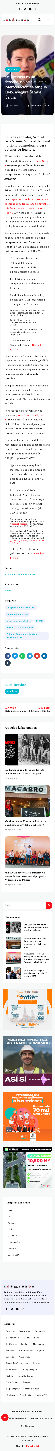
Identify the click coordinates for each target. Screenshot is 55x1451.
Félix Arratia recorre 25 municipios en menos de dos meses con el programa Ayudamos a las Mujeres (25, 876)
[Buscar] (49, 905)
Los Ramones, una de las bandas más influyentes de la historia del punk (36, 927)
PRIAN (39, 621)
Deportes (12, 1236)
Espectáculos (14, 1242)
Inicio (10, 1210)
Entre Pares (11, 1370)
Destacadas (13, 69)
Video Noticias (32, 1389)
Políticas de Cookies (41, 1419)
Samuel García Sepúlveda (20, 627)
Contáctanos (27, 1426)
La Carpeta (11, 1344)
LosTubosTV (13, 1255)
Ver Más (12, 691)
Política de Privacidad (14, 1419)
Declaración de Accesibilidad (27, 1411)
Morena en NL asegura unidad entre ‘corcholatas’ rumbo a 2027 (35, 973)
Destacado (40, 1331)
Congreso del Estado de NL (21, 608)
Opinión (12, 1248)
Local (10, 1217)
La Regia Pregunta (30, 1370)
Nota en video (26, 1350)
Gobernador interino (17, 614)
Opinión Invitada (27, 1376)
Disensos (37, 1363)
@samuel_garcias (18, 524)
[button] (39, 20)
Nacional (12, 1223)
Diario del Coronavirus (17, 1363)
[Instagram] (35, 9)
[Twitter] (24, 9)
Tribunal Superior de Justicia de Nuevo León (22, 636)
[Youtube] (30, 9)
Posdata (25, 1344)
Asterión (10, 1357)
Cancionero (24, 1357)
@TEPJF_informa (18, 540)
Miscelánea (38, 1344)
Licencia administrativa (19, 621)
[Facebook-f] (19, 9)
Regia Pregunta (13, 1389)
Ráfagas (26, 1382)
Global (11, 1229)
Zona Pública (12, 1382)
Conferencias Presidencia (18, 1395)
